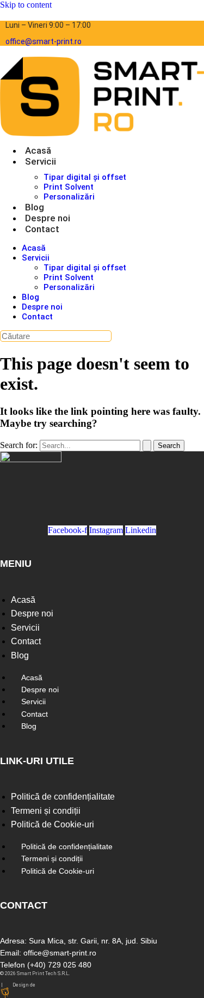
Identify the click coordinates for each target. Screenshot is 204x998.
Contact (42, 228)
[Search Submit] (147, 445)
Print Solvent (69, 187)
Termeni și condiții (46, 810)
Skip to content (26, 4)
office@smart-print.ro (43, 41)
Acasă (38, 150)
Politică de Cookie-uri (52, 824)
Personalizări (69, 197)
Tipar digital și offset (85, 177)
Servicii (40, 161)
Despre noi (47, 218)
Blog (34, 207)
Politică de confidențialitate (63, 796)
